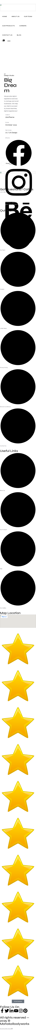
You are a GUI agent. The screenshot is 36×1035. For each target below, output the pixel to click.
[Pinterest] (25, 1011)
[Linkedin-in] (11, 1011)
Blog (19, 35)
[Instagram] (21, 1011)
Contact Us (7, 35)
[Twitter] (7, 1011)
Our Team (28, 16)
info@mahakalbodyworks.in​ (9, 196)
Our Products (8, 26)
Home (4, 16)
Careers (22, 26)
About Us (15, 16)
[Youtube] (16, 1011)
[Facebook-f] (2, 1011)
